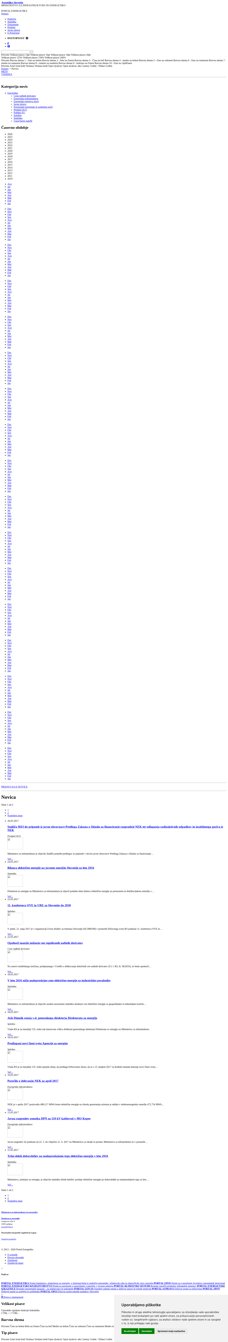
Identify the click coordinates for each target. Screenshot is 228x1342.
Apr (9, 195)
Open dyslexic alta (72, 1339)
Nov (9, 211)
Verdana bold (40, 1339)
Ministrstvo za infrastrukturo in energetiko (19, 1212)
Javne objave (13, 30)
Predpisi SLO (20, 109)
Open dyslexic (55, 1339)
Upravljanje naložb (23, 121)
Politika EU (19, 112)
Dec (9, 208)
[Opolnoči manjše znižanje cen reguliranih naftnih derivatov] (15, 961)
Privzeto (5, 1326)
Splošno (18, 115)
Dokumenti (12, 24)
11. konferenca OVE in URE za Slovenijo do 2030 (39, 905)
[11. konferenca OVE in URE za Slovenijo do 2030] (15, 923)
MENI (4, 71)
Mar (9, 198)
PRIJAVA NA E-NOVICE (14, 786)
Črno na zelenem (77, 1326)
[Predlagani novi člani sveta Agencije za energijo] (15, 1061)
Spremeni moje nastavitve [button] (171, 1331)
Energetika (12, 93)
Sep (9, 217)
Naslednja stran (14, 815)
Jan (9, 203)
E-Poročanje (13, 33)
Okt (9, 214)
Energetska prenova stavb (26, 101)
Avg (9, 184)
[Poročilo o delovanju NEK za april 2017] (15, 1099)
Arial (12, 1339)
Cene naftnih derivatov (25, 96)
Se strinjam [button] (130, 1331)
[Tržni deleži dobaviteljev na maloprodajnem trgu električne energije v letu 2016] (15, 1174)
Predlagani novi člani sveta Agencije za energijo (37, 1043)
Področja (11, 19)
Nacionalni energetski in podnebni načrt (33, 107)
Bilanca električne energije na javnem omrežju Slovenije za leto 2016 (50, 867)
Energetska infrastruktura (26, 98)
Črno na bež (46, 1326)
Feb (9, 200)
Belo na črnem (32, 1326)
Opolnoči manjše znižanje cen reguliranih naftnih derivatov (45, 943)
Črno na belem (17, 1326)
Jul (8, 186)
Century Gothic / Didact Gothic (97, 1339)
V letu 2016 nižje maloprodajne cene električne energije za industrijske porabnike (58, 980)
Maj (9, 192)
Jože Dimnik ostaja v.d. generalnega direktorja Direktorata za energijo (52, 1018)
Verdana (30, 1339)
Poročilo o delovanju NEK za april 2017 (32, 1080)
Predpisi (11, 27)
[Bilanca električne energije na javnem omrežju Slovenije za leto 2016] (15, 886)
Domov (5, 13)
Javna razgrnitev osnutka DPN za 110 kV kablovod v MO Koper (49, 1118)
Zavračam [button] (146, 1331)
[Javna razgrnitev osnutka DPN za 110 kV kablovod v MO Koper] (15, 1136)
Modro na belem (60, 1326)
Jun (9, 189)
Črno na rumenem (95, 1326)
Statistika (11, 21)
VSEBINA (6, 74)
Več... (10, 859)
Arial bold (20, 1339)
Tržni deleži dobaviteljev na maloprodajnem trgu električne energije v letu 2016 (57, 1156)
